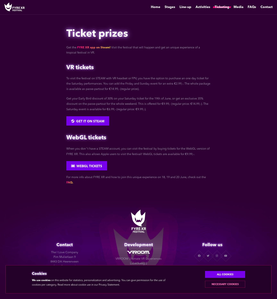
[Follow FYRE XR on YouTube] (225, 256)
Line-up (185, 7)
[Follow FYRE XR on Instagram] (217, 256)
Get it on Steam (90, 121)
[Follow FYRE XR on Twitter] (208, 256)
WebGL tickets (89, 166)
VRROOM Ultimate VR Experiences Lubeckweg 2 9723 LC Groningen (138, 263)
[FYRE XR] (14, 7)
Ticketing (222, 7)
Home (155, 7)
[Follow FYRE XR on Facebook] (199, 256)
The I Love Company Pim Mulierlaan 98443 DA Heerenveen (64, 257)
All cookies (225, 274)
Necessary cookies (225, 284)
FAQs (252, 7)
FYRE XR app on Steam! (93, 47)
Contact (266, 7)
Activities (203, 7)
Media (238, 7)
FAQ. (69, 182)
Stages (170, 7)
